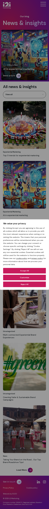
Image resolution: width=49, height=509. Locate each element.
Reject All (24, 284)
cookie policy (21, 258)
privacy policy (37, 258)
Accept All (24, 271)
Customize (24, 277)
